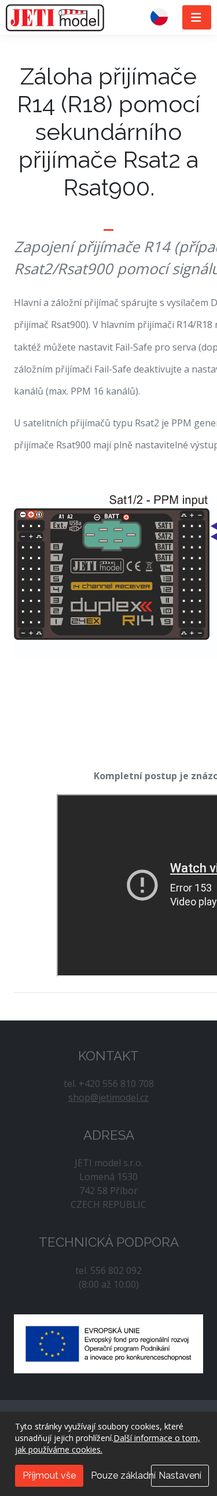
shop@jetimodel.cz (108, 1097)
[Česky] (163, 17)
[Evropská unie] (108, 1342)
